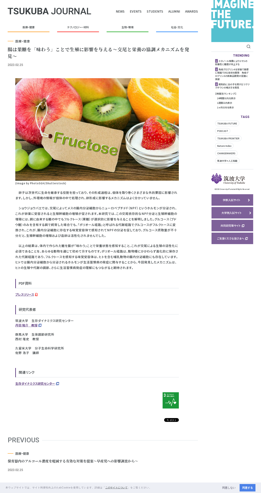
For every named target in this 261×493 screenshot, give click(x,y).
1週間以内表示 (224, 102)
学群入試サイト (231, 200)
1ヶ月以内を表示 (225, 107)
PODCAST (222, 130)
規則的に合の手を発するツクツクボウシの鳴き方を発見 (232, 86)
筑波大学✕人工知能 (227, 160)
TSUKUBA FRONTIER (228, 138)
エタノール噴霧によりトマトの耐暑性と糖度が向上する (231, 62)
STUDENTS (155, 11)
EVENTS (136, 11)
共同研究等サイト (230, 225)
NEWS (120, 11)
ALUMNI (174, 11)
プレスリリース (24, 294)
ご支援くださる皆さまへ (230, 238)
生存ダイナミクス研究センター (35, 383)
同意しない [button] (229, 487)
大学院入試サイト (231, 213)
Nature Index (224, 145)
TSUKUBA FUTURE (227, 123)
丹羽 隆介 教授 (26, 325)
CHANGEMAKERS (226, 153)
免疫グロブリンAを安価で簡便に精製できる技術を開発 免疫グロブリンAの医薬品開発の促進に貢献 (232, 74)
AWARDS (191, 11)
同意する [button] (247, 487)
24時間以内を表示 (226, 98)
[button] (153, 487)
